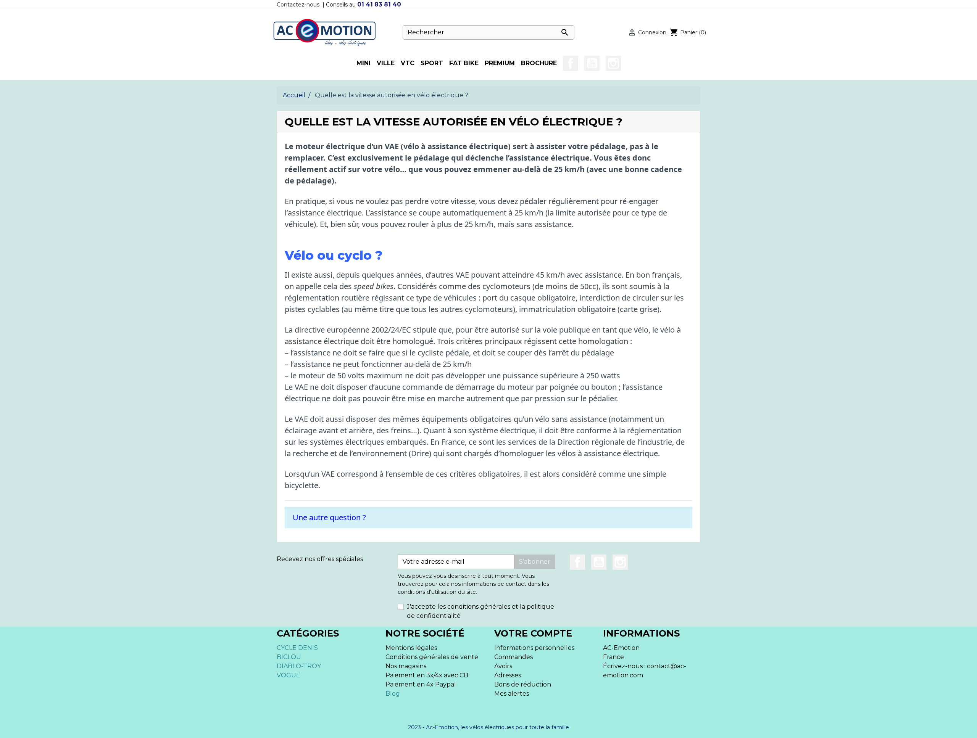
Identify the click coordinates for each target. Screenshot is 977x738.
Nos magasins (405, 666)
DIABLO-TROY (299, 666)
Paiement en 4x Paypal (420, 684)
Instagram (613, 63)
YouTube (592, 63)
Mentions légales (411, 647)
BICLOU (289, 657)
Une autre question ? (329, 517)
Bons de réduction (522, 684)
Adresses (507, 675)
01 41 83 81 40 (379, 4)
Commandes (513, 657)
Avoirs (503, 666)
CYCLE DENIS (297, 647)
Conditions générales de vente (431, 657)
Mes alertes (511, 693)
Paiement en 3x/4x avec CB (426, 675)
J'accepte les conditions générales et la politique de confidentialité (480, 611)
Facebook (570, 63)
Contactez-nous (298, 4)
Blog (392, 693)
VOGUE (288, 675)
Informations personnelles (534, 647)
